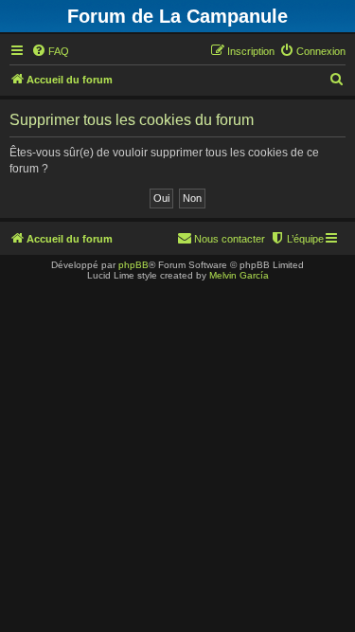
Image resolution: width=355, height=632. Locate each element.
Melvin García (239, 275)
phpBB (133, 265)
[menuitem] (50, 51)
